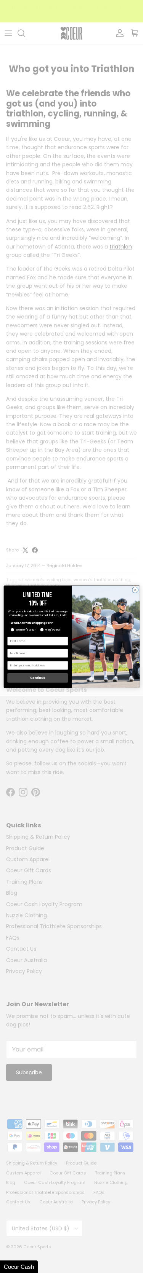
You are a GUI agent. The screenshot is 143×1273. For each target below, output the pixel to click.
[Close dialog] (135, 590)
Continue (37, 678)
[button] (19, 1266)
